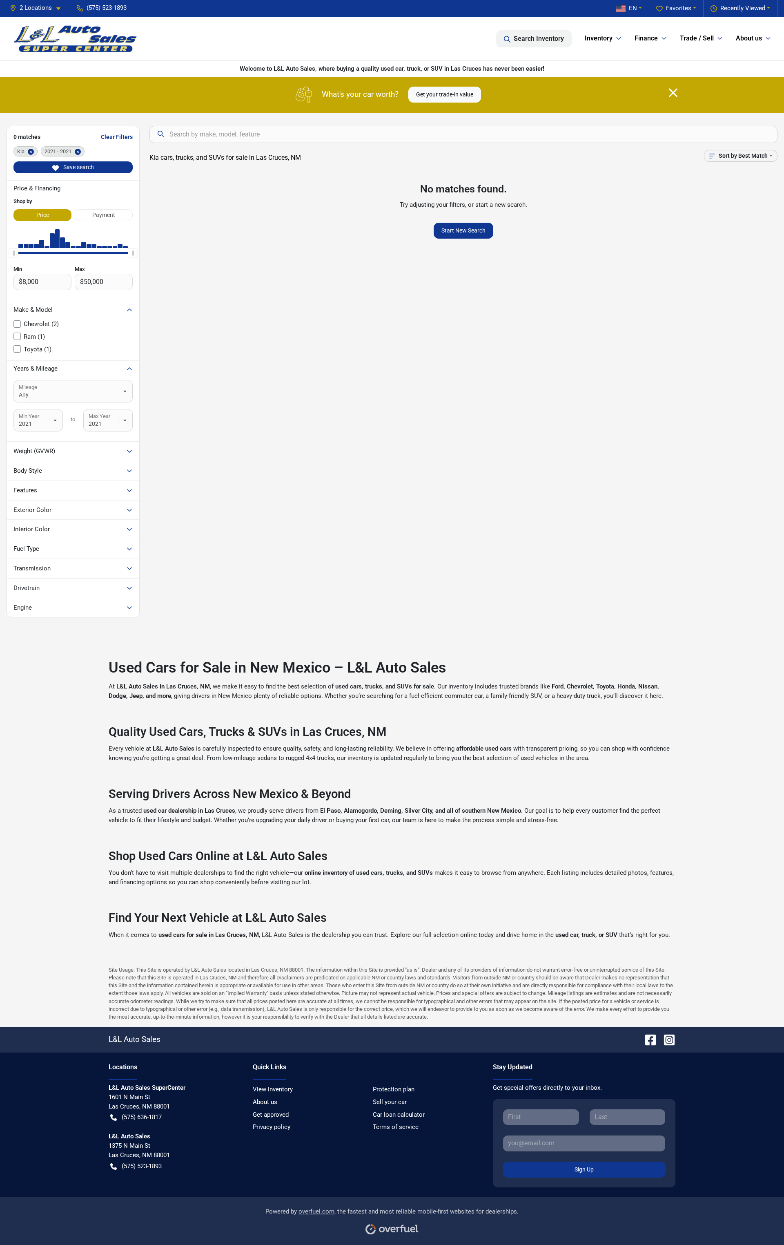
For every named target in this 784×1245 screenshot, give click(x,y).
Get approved (271, 1114)
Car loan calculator (399, 1114)
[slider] (13, 253)
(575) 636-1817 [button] (142, 1117)
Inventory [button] (598, 38)
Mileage (28, 387)
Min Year (29, 416)
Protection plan (393, 1089)
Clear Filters (117, 137)
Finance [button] (646, 38)
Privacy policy (271, 1127)
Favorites (678, 8)
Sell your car (390, 1102)
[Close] (673, 93)
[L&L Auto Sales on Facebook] (647, 1039)
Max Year (99, 416)
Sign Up (584, 1169)
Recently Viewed (742, 8)
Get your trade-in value (444, 94)
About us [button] (749, 38)
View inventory (273, 1089)
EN (633, 8)
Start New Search (463, 230)
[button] (38, 8)
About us (265, 1102)
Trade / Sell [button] (697, 38)
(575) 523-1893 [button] (107, 7)
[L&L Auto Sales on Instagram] (666, 1039)
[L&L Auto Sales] (76, 39)
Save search (78, 167)
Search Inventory (539, 38)
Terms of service (396, 1127)
